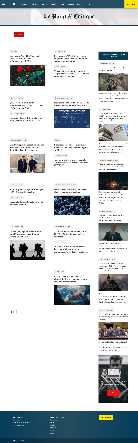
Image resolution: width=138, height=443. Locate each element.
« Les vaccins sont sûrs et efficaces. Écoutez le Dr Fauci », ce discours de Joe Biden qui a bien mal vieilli (112, 217)
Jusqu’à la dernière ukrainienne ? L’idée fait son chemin (111, 68)
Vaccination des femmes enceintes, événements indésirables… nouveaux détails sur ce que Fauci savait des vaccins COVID (112, 267)
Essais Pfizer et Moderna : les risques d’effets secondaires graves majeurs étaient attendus (70, 279)
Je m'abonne (131, 4)
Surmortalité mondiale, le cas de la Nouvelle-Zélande (26, 203)
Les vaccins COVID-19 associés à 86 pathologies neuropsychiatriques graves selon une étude (71, 58)
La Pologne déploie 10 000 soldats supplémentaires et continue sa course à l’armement (26, 234)
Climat (62, 4)
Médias (71, 4)
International (23, 4)
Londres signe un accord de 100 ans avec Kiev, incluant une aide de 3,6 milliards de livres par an (27, 147)
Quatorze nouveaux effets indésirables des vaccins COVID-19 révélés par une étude (26, 105)
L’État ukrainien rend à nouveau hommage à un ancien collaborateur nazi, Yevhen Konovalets (111, 166)
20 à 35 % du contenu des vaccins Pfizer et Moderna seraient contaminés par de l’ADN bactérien (71, 249)
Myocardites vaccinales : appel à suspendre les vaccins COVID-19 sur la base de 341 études (71, 73)
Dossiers (80, 4)
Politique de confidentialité (21, 422)
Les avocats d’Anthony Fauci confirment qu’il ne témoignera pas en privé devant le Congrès (113, 316)
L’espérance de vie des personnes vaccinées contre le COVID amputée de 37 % (71, 147)
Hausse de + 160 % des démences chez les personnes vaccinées (70, 191)
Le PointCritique (69, 17)
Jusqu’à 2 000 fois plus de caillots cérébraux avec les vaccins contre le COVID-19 (71, 162)
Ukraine (35, 4)
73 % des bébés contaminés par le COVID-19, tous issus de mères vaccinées (70, 234)
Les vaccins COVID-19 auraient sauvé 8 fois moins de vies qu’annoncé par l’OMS (25, 58)
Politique (53, 428)
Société (45, 4)
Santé (53, 4)
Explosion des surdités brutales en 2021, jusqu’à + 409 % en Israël (26, 119)
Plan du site (16, 420)
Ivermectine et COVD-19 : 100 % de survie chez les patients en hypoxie (71, 104)
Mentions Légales (18, 425)
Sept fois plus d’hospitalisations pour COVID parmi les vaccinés (27, 191)
